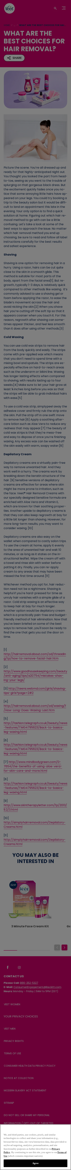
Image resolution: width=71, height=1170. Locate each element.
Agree (35, 1163)
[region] (35, 1147)
